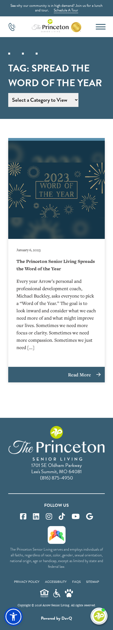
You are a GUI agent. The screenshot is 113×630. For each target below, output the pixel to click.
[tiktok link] (62, 516)
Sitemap (92, 581)
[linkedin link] (36, 516)
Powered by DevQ (56, 618)
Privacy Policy (26, 581)
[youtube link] (76, 516)
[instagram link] (49, 516)
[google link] (89, 516)
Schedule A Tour (66, 10)
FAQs (76, 581)
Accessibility (56, 581)
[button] (13, 617)
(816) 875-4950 (56, 477)
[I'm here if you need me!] (99, 616)
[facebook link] (23, 516)
